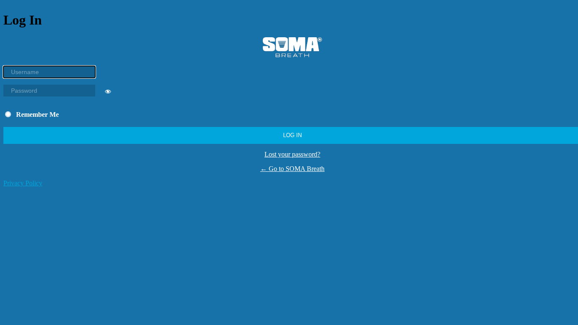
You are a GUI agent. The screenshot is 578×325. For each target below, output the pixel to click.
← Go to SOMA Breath (292, 168)
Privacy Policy (22, 183)
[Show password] (108, 93)
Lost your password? (292, 154)
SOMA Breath (292, 47)
